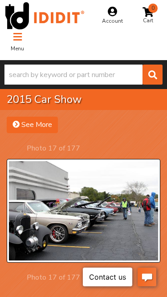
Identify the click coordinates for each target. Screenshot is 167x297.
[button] (83, 75)
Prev (18, 148)
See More (36, 125)
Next (88, 148)
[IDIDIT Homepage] (44, 15)
